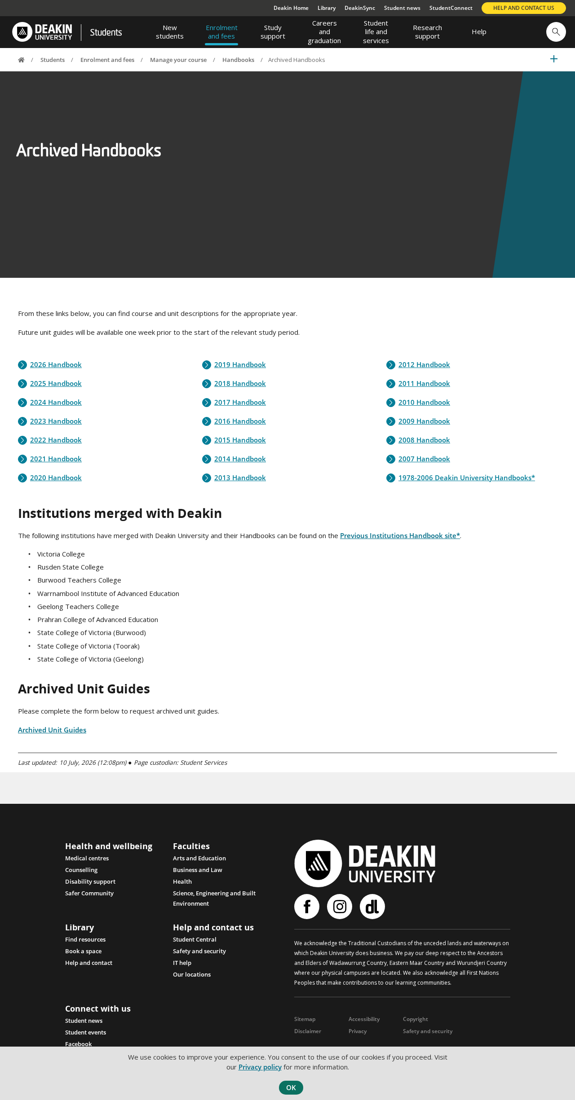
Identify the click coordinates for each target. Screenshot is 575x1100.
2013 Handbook (240, 477)
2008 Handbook (424, 440)
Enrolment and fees (107, 60)
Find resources (85, 939)
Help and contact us (523, 8)
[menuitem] (170, 32)
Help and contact (88, 963)
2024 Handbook (56, 402)
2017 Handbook (240, 402)
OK (291, 1087)
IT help (182, 963)
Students (106, 33)
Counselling (81, 870)
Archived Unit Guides (52, 729)
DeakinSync (360, 8)
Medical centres (87, 858)
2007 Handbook (424, 459)
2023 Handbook (56, 421)
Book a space (83, 951)
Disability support (90, 881)
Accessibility (364, 1019)
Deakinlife (373, 906)
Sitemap (304, 1019)
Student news (402, 8)
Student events (85, 1032)
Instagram (340, 906)
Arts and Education (199, 858)
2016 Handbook (240, 421)
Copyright (415, 1019)
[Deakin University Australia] (41, 32)
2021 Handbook (56, 459)
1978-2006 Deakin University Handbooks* (466, 477)
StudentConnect (451, 8)
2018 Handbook (240, 383)
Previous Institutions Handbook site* (400, 535)
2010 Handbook (424, 402)
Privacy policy (260, 1066)
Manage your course (178, 60)
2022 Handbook (56, 440)
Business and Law (197, 870)
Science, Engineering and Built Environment (214, 894)
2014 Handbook (240, 459)
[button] (556, 32)
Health (182, 881)
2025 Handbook (56, 383)
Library (327, 8)
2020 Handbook (56, 477)
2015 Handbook (240, 440)
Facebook (78, 1044)
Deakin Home (291, 8)
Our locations (192, 974)
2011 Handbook (424, 383)
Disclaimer (307, 1031)
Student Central (195, 939)
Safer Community (89, 893)
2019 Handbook (240, 364)
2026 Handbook (56, 364)
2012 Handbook (424, 364)
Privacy (358, 1031)
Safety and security (199, 951)
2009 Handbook (424, 421)
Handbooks (238, 60)
